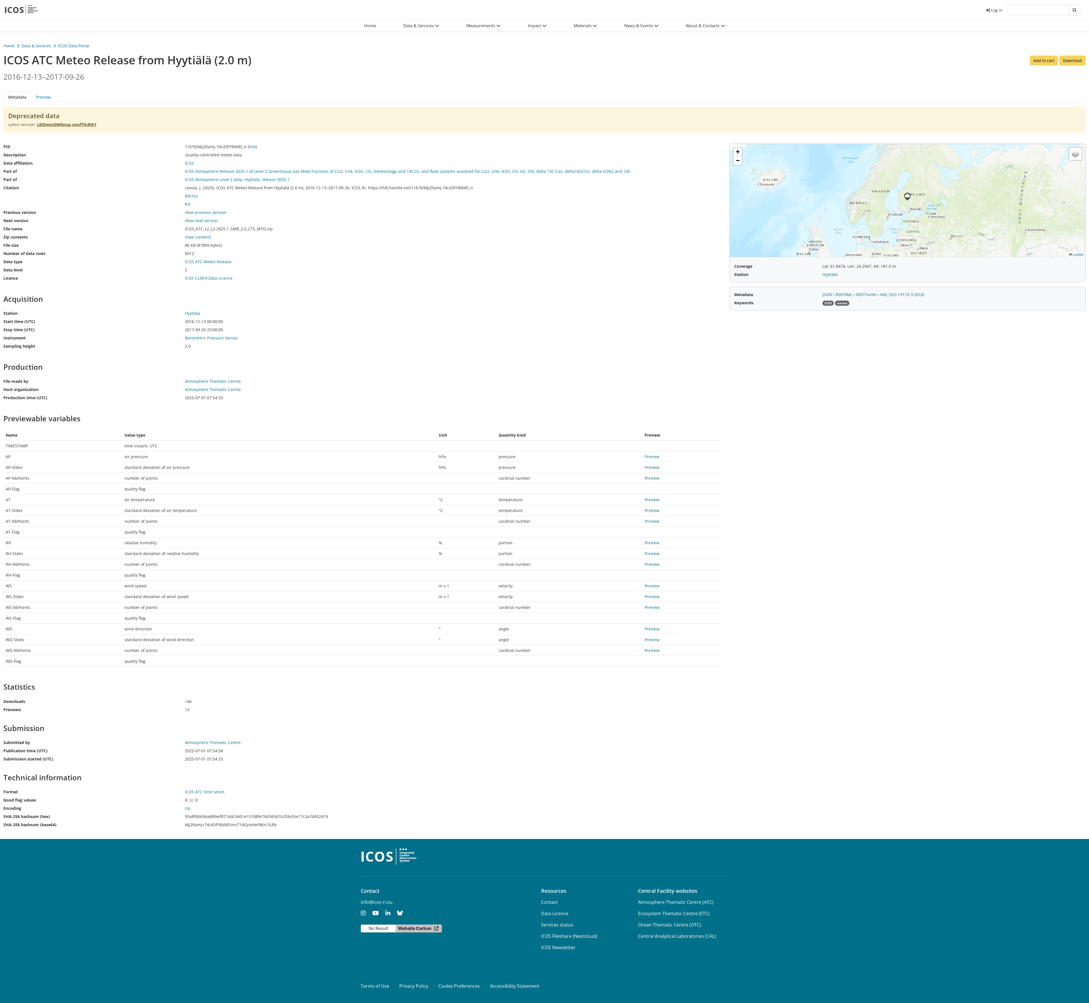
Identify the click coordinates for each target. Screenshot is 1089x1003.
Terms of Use (375, 986)
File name (12, 228)
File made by (15, 381)
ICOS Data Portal (73, 45)
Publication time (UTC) (25, 750)
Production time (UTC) (25, 397)
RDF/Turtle (866, 294)
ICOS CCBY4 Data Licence (209, 278)
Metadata (743, 294)
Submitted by (16, 742)
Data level (13, 270)
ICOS (189, 163)
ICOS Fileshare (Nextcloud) (569, 936)
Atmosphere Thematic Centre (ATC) (676, 902)
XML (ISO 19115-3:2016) (902, 294)
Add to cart (1043, 60)
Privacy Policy (413, 986)
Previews (12, 709)
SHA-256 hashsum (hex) (26, 816)
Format (10, 791)
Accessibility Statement (514, 986)
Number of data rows (24, 253)
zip (188, 808)
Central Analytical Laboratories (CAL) (677, 936)
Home (8, 45)
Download (1072, 60)
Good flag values (19, 800)
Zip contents (15, 237)
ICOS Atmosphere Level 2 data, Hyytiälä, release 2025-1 (237, 179)
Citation (11, 187)
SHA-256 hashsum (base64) (29, 824)
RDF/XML (845, 294)
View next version (201, 220)
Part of (10, 171)
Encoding (12, 808)
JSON (827, 294)
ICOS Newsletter (558, 947)
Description (14, 155)
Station (10, 313)
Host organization (21, 389)
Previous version (19, 212)
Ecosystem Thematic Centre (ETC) (674, 913)
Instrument (14, 338)
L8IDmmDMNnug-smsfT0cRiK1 (66, 124)
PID (6, 146)
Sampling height (19, 346)
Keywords (744, 302)
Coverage (743, 266)
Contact (549, 902)
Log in (997, 10)
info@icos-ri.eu (376, 902)
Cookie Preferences (459, 986)
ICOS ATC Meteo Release (208, 261)
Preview (43, 97)
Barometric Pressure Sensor (211, 338)
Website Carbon (414, 928)
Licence (10, 278)
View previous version (205, 212)
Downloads (14, 701)
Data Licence (554, 913)
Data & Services (36, 45)
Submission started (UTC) (28, 759)
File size (11, 245)
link (252, 146)
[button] (421, 25)
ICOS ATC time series (205, 791)
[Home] (21, 10)
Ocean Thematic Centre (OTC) (669, 925)
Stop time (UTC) (19, 329)
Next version (15, 220)
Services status (557, 925)
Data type (12, 261)
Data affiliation (18, 163)
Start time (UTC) (19, 321)
